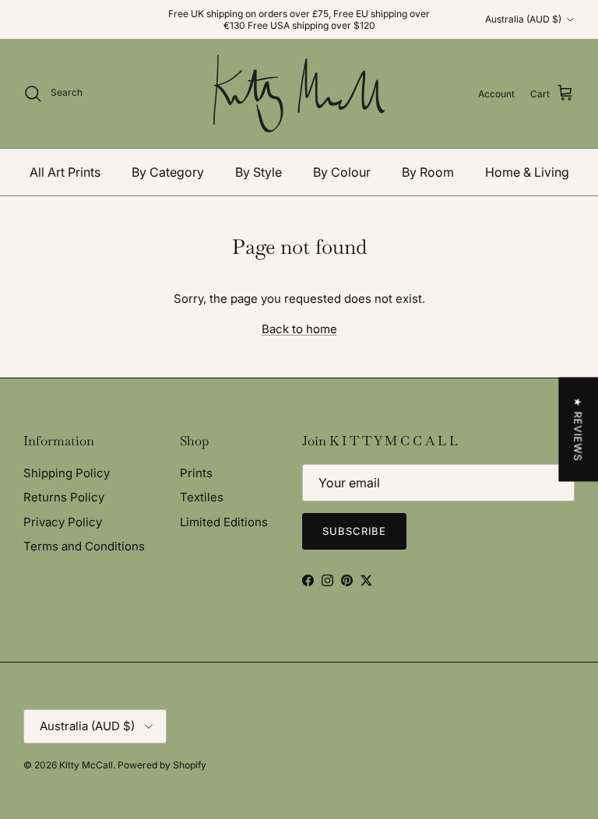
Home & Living (527, 172)
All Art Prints (65, 172)
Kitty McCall (86, 765)
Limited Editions (224, 522)
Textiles (201, 497)
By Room (428, 172)
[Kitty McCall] (299, 93)
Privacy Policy (62, 522)
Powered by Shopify (162, 765)
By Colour (342, 172)
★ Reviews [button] (578, 430)
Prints (196, 473)
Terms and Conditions (84, 546)
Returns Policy (63, 497)
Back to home (299, 329)
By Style (258, 172)
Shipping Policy (66, 473)
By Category (168, 172)
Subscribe (354, 531)
